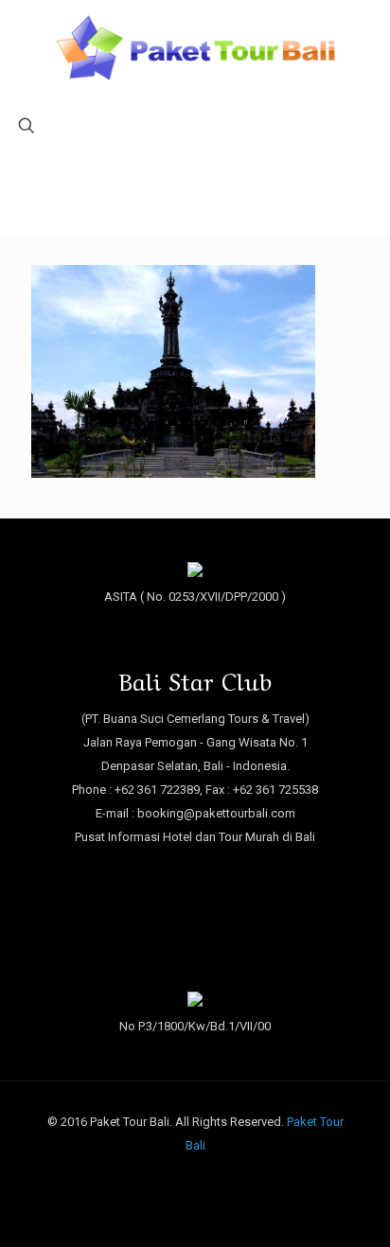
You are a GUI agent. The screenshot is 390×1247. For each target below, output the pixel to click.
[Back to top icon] (351, 1208)
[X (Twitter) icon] (195, 1177)
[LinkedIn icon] (215, 1177)
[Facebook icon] (175, 1177)
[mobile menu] (25, 44)
